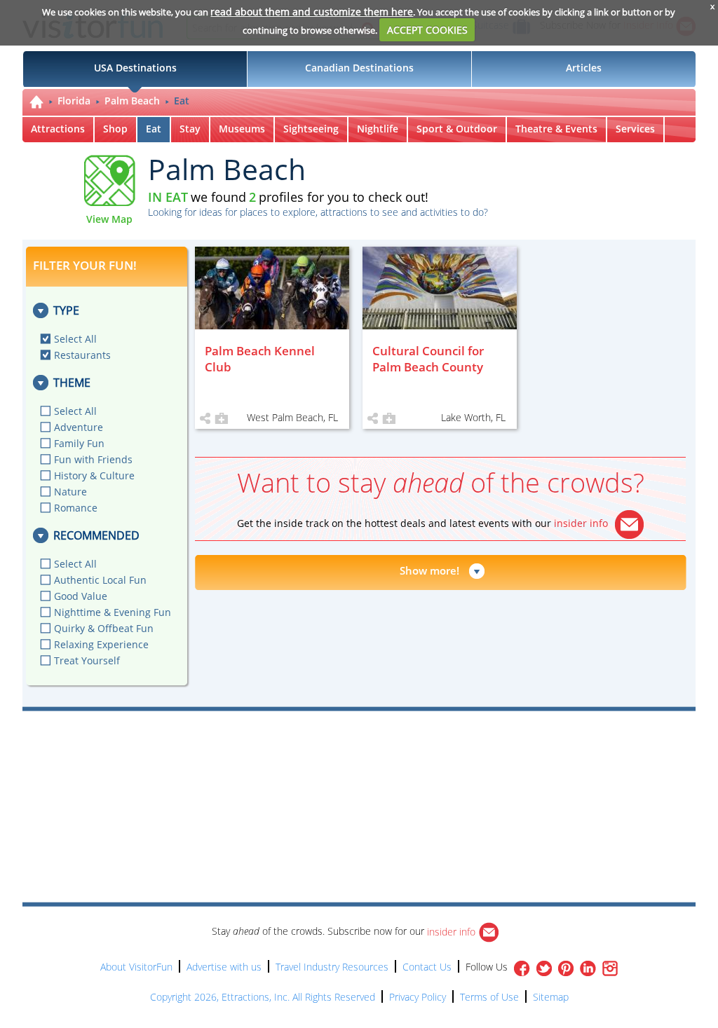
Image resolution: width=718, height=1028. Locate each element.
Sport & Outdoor (456, 128)
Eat (181, 100)
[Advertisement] (423, 751)
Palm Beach (132, 100)
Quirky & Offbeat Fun (104, 628)
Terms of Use (489, 996)
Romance (75, 507)
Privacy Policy (417, 996)
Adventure (78, 427)
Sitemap (551, 996)
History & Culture (94, 475)
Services (635, 128)
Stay (190, 128)
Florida (73, 100)
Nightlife (377, 128)
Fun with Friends (93, 459)
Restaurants (82, 355)
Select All (75, 339)
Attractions (58, 128)
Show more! (429, 570)
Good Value (80, 596)
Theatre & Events (556, 128)
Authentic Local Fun (100, 580)
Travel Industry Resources (332, 966)
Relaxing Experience (101, 644)
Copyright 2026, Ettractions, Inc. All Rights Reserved (262, 996)
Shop (115, 128)
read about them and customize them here (311, 11)
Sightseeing (311, 128)
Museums (242, 128)
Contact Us (427, 966)
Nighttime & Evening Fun (112, 612)
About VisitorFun (136, 966)
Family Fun (79, 443)
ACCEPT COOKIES (427, 29)
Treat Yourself (87, 660)
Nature (70, 491)
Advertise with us (224, 966)
